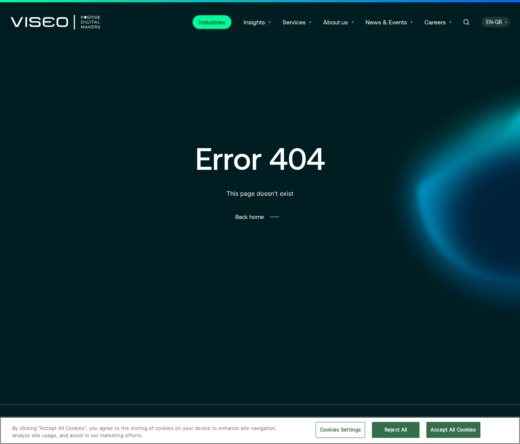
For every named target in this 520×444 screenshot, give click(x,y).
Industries (212, 22)
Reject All (395, 429)
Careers (435, 22)
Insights (254, 22)
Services (294, 22)
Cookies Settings (340, 429)
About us (335, 22)
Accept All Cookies (453, 429)
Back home (249, 216)
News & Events (386, 22)
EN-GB (494, 22)
